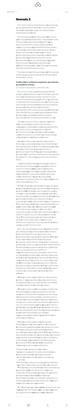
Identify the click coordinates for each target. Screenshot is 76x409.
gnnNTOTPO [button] (11, 12)
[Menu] (66, 405)
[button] (16, 12)
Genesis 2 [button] (23, 19)
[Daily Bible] (28, 405)
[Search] (9, 405)
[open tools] (67, 12)
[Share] (47, 405)
